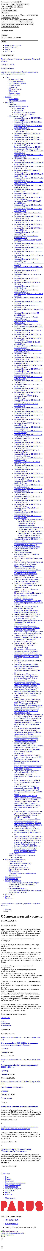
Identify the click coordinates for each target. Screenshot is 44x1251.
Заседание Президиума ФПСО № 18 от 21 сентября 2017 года (28, 455)
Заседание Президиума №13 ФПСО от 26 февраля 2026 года (28, 127)
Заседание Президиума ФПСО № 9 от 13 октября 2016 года (27, 501)
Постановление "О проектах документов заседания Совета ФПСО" (28, 576)
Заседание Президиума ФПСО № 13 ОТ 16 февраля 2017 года (28, 478)
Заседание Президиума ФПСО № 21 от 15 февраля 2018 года (28, 436)
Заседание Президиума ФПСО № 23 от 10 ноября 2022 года (28, 248)
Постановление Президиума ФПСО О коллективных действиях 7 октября (28, 148)
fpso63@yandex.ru (7, 68)
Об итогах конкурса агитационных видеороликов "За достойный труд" (27, 580)
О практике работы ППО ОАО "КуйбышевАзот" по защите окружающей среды (25, 645)
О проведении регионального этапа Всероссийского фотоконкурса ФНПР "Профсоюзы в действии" (27, 757)
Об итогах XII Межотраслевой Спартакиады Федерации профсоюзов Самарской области (28, 585)
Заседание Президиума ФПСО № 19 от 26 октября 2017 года (28, 447)
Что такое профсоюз (16, 81)
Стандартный (33, 15)
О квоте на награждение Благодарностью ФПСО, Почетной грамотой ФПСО (26, 554)
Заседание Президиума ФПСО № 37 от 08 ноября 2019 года (28, 362)
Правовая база (19, 108)
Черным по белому (26, 22)
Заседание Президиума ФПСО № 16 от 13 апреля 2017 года (28, 466)
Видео (7, 49)
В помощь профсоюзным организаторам (24, 883)
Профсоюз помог (11, 47)
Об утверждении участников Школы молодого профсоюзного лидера (27, 820)
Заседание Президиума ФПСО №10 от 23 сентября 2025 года (28, 144)
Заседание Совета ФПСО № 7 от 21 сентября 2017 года (27, 451)
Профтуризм (14, 871)
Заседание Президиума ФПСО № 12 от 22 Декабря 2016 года (28, 486)
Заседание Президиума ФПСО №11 (27, 137)
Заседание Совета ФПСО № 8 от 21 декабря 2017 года (27, 439)
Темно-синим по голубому (24, 24)
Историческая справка (17, 83)
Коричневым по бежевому (10, 26)
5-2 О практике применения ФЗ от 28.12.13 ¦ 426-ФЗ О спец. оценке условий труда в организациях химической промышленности (30, 534)
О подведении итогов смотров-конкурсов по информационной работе (28, 690)
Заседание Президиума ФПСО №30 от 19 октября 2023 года (28, 221)
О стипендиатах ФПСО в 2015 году (27, 614)
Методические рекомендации (24, 112)
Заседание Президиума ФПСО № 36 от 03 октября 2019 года (28, 370)
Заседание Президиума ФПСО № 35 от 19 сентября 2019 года (28, 374)
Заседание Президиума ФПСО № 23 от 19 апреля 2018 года (28, 428)
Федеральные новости (17, 101)
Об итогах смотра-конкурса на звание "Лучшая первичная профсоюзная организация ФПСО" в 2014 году (27, 738)
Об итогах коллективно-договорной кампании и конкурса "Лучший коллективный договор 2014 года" (27, 686)
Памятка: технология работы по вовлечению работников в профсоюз (25, 891)
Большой (15, 17)
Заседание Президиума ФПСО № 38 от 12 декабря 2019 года (28, 358)
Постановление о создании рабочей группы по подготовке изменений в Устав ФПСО (27, 782)
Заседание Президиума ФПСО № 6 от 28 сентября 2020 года (27, 331)
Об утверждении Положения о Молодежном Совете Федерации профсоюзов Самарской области (26, 651)
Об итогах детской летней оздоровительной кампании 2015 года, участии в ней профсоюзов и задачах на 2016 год (28, 601)
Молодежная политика (17, 865)
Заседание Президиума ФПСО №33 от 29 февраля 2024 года (28, 206)
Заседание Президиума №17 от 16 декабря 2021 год (26, 279)
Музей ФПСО (14, 85)
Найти (4, 41)
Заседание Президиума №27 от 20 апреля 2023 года (26, 233)
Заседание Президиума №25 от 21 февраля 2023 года (26, 237)
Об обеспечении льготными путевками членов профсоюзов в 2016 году (28, 544)
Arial (13, 4)
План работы (14, 854)
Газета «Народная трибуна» (19, 869)
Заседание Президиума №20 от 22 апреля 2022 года (26, 260)
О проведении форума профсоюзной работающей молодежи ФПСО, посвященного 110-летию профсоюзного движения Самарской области (27, 774)
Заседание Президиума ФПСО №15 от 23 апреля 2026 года (28, 119)
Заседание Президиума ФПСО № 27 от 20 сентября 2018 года (28, 412)
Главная (8, 909)
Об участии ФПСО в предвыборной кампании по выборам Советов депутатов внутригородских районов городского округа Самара (27, 731)
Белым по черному (8, 24)
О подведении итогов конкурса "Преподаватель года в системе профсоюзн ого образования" (25, 850)
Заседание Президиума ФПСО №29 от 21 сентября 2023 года (28, 225)
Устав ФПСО (14, 104)
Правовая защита (15, 861)
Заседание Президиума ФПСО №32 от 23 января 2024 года (28, 210)
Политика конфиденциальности (12, 1233)
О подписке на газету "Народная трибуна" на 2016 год (26, 590)
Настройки (5, 13)
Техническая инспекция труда (20, 863)
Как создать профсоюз (13, 45)
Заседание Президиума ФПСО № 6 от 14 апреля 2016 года (27, 513)
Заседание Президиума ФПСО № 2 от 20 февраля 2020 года (27, 351)
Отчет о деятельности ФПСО (24, 114)
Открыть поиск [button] (6, 72)
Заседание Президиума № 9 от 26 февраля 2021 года (26, 318)
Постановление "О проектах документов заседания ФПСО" (25, 681)
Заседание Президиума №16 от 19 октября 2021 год (26, 287)
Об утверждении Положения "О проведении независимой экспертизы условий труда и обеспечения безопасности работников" (27, 638)
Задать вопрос (14, 93)
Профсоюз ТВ (14, 95)
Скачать (4, 1052)
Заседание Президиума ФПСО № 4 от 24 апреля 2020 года (27, 339)
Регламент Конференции (18, 888)
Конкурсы (13, 87)
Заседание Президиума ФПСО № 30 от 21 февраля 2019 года (28, 393)
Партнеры (13, 91)
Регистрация (5, 1023)
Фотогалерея (9, 51)
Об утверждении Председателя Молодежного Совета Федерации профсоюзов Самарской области (26, 676)
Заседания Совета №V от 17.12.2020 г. (27, 325)
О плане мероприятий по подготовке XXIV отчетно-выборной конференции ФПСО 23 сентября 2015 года (28, 825)
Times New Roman (22, 4)
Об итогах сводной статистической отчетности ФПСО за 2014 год (26, 829)
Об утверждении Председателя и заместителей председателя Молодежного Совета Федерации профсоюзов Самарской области (26, 609)
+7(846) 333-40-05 (7, 65)
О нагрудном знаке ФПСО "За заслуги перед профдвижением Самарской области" (28, 657)
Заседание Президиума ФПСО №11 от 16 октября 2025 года (28, 140)
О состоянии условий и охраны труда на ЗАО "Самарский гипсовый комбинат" (27, 695)
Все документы (6, 1098)
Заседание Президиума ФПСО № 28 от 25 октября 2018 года (28, 408)
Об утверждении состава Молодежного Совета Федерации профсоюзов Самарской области (28, 595)
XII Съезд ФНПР (15, 857)
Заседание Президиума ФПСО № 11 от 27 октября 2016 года (28, 490)
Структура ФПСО (16, 79)
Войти (3, 1021)
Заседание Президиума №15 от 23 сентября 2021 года (26, 291)
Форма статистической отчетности (22, 855)
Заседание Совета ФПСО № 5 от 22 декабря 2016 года (27, 482)
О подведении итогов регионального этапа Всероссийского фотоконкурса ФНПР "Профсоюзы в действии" (27, 701)
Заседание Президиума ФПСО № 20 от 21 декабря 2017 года (28, 443)
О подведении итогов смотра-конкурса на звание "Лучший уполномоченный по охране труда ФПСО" (28, 767)
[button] (7, 77)
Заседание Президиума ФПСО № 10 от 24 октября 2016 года (28, 493)
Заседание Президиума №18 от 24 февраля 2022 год (26, 271)
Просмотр (4, 1048)
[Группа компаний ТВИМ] (22, 1211)
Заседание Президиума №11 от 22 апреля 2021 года (26, 306)
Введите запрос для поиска (11, 37)
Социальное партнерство (18, 867)
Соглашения (18, 110)
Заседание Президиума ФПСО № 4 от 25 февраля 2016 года (27, 540)
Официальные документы (18, 106)
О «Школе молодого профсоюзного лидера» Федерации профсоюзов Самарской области (27, 548)
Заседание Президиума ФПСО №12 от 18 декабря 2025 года (28, 130)
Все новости (13, 99)
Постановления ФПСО (17, 116)
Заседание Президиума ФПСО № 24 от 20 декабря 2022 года (28, 244)
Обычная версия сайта (9, 10)
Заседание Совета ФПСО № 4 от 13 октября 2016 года (27, 497)
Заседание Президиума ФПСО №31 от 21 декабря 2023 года (28, 217)
